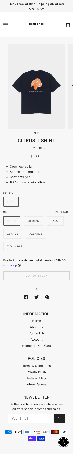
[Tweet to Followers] (36, 297)
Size (6, 212)
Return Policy (36, 378)
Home (36, 321)
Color (8, 193)
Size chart (61, 212)
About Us (36, 327)
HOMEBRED (36, 148)
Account (37, 339)
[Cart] (67, 24)
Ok (60, 418)
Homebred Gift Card (36, 346)
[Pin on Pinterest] (47, 297)
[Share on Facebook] (25, 297)
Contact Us (37, 333)
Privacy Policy (36, 372)
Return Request (36, 384)
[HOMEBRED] (36, 28)
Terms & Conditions (36, 366)
